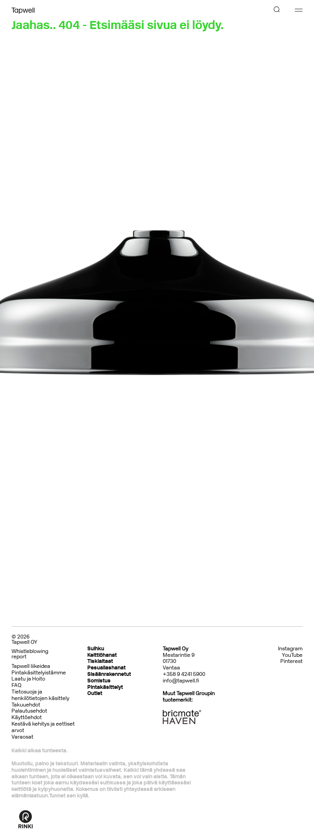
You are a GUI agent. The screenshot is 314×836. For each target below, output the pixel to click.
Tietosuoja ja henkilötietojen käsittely (40, 695)
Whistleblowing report (29, 654)
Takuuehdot (25, 705)
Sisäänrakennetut (109, 674)
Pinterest (291, 661)
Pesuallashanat (106, 667)
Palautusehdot (29, 711)
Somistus (99, 680)
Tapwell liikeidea (30, 666)
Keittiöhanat (102, 655)
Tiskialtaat (100, 661)
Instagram (290, 649)
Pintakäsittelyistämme (38, 672)
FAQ (16, 685)
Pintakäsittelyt (105, 687)
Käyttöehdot (26, 717)
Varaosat (22, 737)
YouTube (292, 655)
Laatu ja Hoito (28, 679)
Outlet (94, 693)
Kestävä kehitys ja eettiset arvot (43, 727)
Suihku (95, 648)
